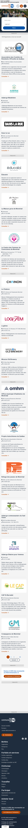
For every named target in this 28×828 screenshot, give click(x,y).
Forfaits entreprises (6, 757)
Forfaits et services (10, 753)
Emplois (3, 784)
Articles (3, 775)
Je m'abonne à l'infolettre (12, 676)
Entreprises (4, 746)
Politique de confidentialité (9, 822)
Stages (3, 786)
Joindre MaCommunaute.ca (8, 730)
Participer (5, 790)
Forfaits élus (4, 760)
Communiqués (5, 768)
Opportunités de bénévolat (8, 793)
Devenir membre (5, 725)
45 (20, 657)
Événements (4, 795)
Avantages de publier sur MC (9, 762)
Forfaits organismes (6, 755)
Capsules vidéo (5, 773)
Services (3, 801)
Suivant (14, 660)
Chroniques (4, 771)
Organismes (4, 744)
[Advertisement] (14, 697)
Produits (3, 803)
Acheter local (7, 799)
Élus (2, 749)
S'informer (6, 766)
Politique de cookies (7, 824)
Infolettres (4, 778)
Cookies (5, 826)
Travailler (5, 782)
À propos (3, 728)
